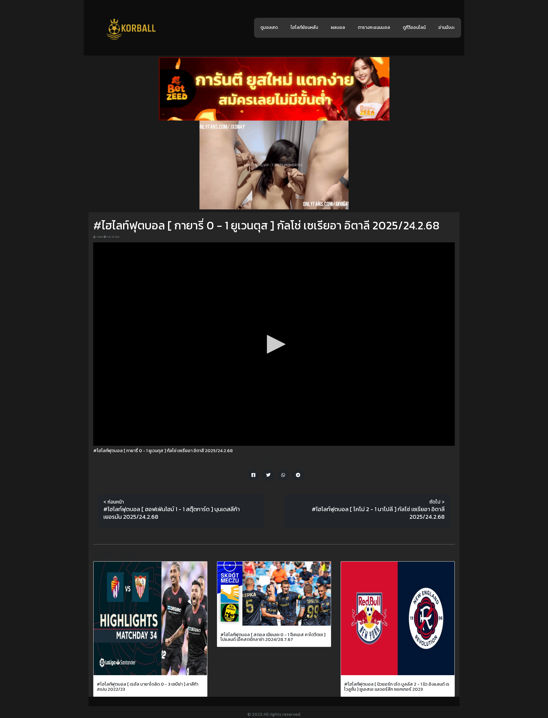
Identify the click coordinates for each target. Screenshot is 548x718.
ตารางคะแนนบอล (374, 27)
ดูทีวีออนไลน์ (414, 27)
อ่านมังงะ (446, 27)
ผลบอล (338, 27)
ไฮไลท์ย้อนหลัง (304, 27)
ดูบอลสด (269, 27)
